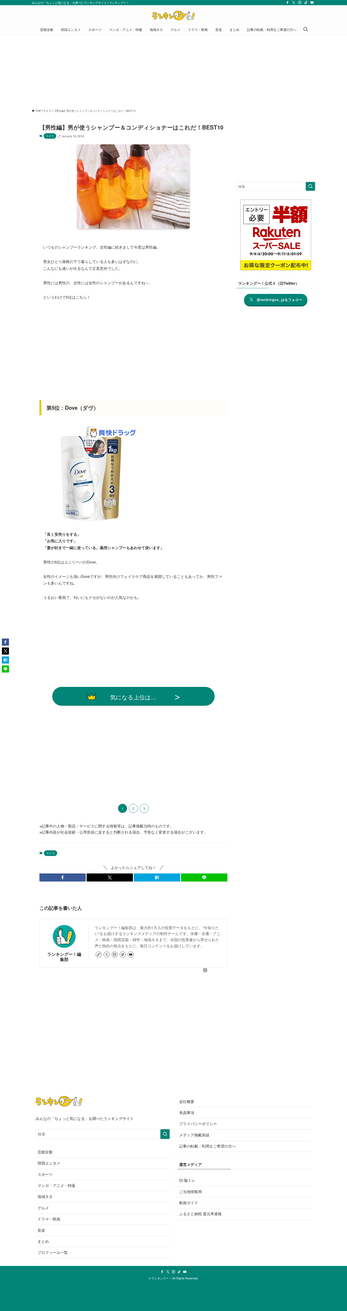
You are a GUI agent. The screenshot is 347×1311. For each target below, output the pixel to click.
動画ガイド (188, 1202)
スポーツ (45, 1174)
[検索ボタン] (305, 29)
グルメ (43, 1208)
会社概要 (186, 1101)
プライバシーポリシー (198, 1123)
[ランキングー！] (173, 15)
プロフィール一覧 (53, 1252)
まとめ (43, 1241)
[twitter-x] (294, 2)
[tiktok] (306, 2)
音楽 (41, 1230)
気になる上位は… (133, 697)
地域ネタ (45, 1196)
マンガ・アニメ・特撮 (56, 1185)
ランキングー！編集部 (64, 956)
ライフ (50, 136)
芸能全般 (45, 1152)
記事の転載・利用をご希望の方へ (207, 1146)
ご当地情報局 (190, 1191)
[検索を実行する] (310, 186)
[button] (62, 877)
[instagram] (300, 2)
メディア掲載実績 (194, 1135)
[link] (99, 955)
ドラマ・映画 (49, 1219)
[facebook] (287, 2)
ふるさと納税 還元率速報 (200, 1213)
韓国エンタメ (49, 1163)
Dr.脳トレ (187, 1180)
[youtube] (312, 2)
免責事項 (186, 1112)
